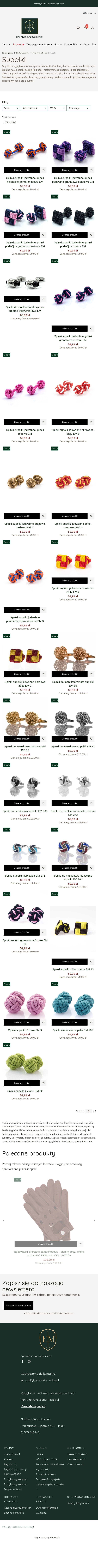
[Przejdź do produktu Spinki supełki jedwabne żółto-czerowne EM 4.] (73, 483)
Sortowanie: (9, 117)
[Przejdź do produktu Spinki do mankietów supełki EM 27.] (73, 720)
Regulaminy (10, 1464)
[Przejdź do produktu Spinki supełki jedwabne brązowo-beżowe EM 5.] (25, 483)
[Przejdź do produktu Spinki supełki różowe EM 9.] (25, 1004)
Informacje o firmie (46, 1459)
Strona (80, 1111)
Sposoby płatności (14, 1512)
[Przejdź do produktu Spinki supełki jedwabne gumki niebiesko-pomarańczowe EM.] (25, 152)
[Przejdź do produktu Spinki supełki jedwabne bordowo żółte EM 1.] (25, 656)
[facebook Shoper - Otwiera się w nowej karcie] (22, 1361)
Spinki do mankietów (39, 53)
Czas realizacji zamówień (17, 1507)
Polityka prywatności (15, 1479)
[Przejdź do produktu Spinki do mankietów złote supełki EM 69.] (73, 656)
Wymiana (41, 1512)
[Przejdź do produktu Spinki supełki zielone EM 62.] (25, 1065)
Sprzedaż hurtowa (46, 1474)
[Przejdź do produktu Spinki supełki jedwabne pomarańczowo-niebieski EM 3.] (25, 576)
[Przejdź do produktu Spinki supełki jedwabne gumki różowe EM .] (25, 389)
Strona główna (7, 53)
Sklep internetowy (46, 1537)
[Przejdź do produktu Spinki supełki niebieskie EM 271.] (25, 849)
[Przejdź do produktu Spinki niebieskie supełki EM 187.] (73, 1004)
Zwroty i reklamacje (47, 1507)
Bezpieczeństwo (13, 1489)
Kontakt (8, 1459)
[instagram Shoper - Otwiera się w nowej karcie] (29, 1361)
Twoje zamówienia (77, 1454)
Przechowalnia (75, 1464)
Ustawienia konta (76, 1459)
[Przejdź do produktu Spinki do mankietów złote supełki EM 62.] (25, 720)
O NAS (39, 1454)
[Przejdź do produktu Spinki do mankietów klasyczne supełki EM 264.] (73, 849)
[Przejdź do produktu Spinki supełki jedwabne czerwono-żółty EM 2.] (73, 562)
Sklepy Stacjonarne (78, 1503)
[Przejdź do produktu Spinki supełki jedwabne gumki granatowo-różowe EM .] (73, 295)
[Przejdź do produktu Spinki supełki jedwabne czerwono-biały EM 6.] (73, 389)
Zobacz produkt (21, 170)
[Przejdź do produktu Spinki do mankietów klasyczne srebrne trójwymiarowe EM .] (25, 281)
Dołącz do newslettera (18, 1305)
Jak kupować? (12, 1454)
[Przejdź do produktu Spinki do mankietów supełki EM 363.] (25, 785)
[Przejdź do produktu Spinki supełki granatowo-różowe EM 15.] (25, 914)
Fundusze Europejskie (48, 1479)
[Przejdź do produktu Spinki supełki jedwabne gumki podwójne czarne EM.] (73, 216)
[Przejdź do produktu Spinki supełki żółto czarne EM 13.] (73, 928)
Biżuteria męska (22, 53)
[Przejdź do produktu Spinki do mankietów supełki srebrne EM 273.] (73, 785)
